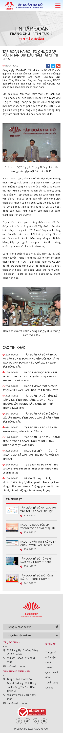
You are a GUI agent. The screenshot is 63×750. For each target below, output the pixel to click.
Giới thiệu (50, 657)
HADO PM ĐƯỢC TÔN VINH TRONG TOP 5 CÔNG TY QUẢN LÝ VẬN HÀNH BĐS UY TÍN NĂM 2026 (30, 376)
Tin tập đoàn (31, 39)
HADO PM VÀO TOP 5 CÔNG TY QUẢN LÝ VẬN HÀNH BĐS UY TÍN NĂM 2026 (38, 543)
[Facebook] (19, 721)
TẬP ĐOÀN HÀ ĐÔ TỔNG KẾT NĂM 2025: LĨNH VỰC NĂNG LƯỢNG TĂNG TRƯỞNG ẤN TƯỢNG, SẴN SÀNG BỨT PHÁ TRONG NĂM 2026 (36, 560)
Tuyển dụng (51, 682)
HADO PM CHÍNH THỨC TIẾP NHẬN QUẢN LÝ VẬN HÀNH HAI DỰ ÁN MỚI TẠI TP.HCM (31, 454)
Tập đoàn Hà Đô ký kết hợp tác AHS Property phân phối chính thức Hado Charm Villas (30, 468)
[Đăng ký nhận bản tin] (57, 627)
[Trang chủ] (24, 5)
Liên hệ (49, 687)
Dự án (48, 662)
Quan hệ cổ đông (51, 675)
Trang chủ (20, 33)
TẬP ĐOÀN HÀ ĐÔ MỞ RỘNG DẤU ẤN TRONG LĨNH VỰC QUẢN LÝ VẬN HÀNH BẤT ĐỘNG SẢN (31, 417)
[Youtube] (44, 721)
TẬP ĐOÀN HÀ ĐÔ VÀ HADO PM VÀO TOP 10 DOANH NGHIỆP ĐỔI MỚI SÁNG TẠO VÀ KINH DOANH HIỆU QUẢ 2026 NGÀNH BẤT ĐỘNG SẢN (38, 509)
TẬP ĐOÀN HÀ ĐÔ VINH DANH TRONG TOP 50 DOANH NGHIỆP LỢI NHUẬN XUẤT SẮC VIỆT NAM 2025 (31, 441)
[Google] (36, 721)
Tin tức (42, 33)
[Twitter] (27, 721)
